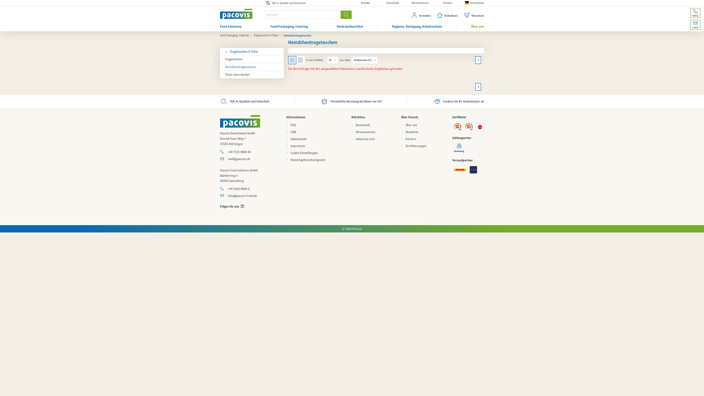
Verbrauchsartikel (350, 26)
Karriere (447, 2)
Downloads (392, 2)
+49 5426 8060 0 (239, 189)
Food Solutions (230, 26)
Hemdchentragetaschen (240, 67)
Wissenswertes (420, 2)
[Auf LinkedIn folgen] (242, 206)
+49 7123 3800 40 (239, 152)
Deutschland (477, 2)
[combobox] (302, 15)
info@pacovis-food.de (242, 196)
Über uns (477, 26)
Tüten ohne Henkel (237, 74)
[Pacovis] (242, 14)
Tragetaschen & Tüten (266, 35)
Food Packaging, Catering (289, 26)
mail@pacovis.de (239, 159)
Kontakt (365, 2)
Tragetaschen (233, 59)
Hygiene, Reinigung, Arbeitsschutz (417, 26)
